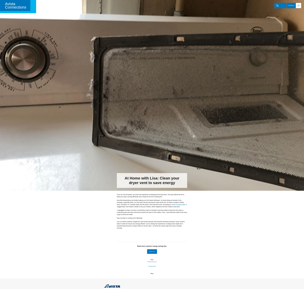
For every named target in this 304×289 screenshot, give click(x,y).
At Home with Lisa (152, 261)
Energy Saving (152, 266)
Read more (152, 251)
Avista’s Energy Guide (178, 204)
